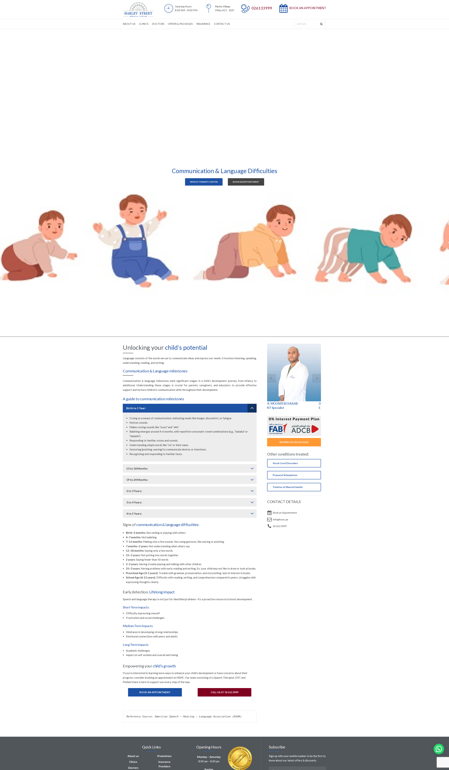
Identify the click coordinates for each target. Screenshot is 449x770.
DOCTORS (158, 23)
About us (133, 756)
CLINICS (144, 23)
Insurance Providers (164, 764)
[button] (439, 749)
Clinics (133, 761)
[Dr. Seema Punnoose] (294, 372)
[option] (224, 183)
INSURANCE (203, 23)
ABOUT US (129, 23)
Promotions (164, 756)
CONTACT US (222, 23)
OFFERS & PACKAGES (180, 23)
